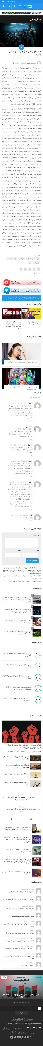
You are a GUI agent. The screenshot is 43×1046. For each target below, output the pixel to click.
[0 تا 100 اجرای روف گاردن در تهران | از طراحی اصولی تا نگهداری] (35, 766)
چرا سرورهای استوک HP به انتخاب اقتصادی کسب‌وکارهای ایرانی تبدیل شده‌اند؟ (17, 610)
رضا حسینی (30, 63)
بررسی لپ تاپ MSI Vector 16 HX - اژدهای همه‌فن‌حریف (17, 699)
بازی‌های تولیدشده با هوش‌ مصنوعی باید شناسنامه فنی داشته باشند (19, 299)
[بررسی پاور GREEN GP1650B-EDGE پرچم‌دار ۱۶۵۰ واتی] (36, 873)
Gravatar (21, 581)
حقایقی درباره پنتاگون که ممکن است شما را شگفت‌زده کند (16, 757)
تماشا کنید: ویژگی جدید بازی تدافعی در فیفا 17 (34, 322)
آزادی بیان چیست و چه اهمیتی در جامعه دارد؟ (16, 783)
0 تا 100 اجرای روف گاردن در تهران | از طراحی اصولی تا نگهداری (17, 766)
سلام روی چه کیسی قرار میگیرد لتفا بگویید (21, 891)
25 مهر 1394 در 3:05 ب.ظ (19, 515)
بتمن (30, 263)
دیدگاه (34, 397)
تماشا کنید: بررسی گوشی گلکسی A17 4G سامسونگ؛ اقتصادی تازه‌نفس (18, 688)
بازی (38, 259)
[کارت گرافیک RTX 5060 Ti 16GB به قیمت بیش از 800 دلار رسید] (37, 633)
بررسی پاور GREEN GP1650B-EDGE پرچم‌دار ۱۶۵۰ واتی (17, 654)
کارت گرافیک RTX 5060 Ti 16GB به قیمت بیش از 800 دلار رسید (17, 632)
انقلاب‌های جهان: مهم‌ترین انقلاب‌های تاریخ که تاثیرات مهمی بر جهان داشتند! (24, 746)
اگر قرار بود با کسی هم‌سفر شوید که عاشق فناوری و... (18, 948)
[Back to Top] (21, 1013)
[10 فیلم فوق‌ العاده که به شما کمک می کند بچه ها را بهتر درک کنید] (21, 379)
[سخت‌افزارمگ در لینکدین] (11, 1037)
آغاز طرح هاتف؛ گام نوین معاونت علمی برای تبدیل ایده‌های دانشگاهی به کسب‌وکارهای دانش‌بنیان (17, 839)
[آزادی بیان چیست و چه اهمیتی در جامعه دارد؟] (35, 783)
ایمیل (18, 550)
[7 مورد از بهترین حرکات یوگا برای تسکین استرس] (35, 775)
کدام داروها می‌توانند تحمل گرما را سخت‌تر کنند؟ (22, 362)
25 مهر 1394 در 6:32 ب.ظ (19, 461)
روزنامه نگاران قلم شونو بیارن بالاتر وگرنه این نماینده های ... (18, 900)
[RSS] (31, 1037)
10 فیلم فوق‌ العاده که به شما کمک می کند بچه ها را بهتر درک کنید (22, 388)
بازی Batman (31, 259)
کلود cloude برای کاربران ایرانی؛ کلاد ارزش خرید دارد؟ (18, 621)
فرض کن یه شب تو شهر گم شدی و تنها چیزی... (19, 908)
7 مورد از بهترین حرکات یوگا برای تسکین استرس (17, 775)
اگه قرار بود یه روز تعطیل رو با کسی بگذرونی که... (19, 941)
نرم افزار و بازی (35, 19)
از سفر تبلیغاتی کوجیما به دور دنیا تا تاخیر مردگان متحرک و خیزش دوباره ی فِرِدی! (14, 325)
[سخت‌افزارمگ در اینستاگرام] (21, 1037)
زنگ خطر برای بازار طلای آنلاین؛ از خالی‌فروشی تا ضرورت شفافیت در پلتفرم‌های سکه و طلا (17, 828)
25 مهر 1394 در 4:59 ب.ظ (16, 482)
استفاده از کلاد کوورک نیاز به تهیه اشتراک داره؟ (20, 933)
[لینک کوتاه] (13, 63)
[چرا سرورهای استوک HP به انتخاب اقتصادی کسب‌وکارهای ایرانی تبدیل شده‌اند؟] (37, 610)
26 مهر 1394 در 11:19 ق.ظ (22, 429)
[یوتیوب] (21, 282)
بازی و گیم (36, 263)
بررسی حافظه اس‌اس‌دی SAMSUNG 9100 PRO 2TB (18, 666)
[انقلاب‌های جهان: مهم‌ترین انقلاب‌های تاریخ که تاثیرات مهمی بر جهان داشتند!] (21, 732)
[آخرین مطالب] (31, 819)
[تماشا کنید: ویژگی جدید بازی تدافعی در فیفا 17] (31, 313)
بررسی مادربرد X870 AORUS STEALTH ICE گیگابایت (17, 677)
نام (37, 550)
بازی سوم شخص (11, 259)
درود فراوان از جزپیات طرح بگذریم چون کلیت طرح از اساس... (18, 957)
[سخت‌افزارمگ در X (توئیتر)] (15, 1037)
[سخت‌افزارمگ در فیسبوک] (18, 1037)
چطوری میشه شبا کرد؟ (27, 965)
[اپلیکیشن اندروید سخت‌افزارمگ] (28, 1037)
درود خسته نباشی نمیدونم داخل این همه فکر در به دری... (19, 925)
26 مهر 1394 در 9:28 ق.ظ (18, 445)
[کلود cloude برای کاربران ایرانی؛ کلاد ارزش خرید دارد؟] (37, 621)
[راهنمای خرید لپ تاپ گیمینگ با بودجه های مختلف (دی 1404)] (21, 987)
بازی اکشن (21, 259)
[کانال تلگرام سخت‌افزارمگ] (25, 1037)
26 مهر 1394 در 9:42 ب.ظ (16, 403)
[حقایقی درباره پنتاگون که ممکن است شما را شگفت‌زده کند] (35, 758)
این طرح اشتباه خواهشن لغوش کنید (23, 916)
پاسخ (31, 421)
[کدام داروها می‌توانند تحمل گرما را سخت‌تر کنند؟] (21, 353)
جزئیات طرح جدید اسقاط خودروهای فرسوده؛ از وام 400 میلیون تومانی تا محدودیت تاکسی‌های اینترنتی (16, 599)
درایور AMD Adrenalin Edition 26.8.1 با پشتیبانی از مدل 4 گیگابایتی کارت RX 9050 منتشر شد (17, 861)
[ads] (21, 13)
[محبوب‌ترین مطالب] (12, 819)
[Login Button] (3, 6)
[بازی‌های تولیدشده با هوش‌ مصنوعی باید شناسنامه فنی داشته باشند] (36, 850)
